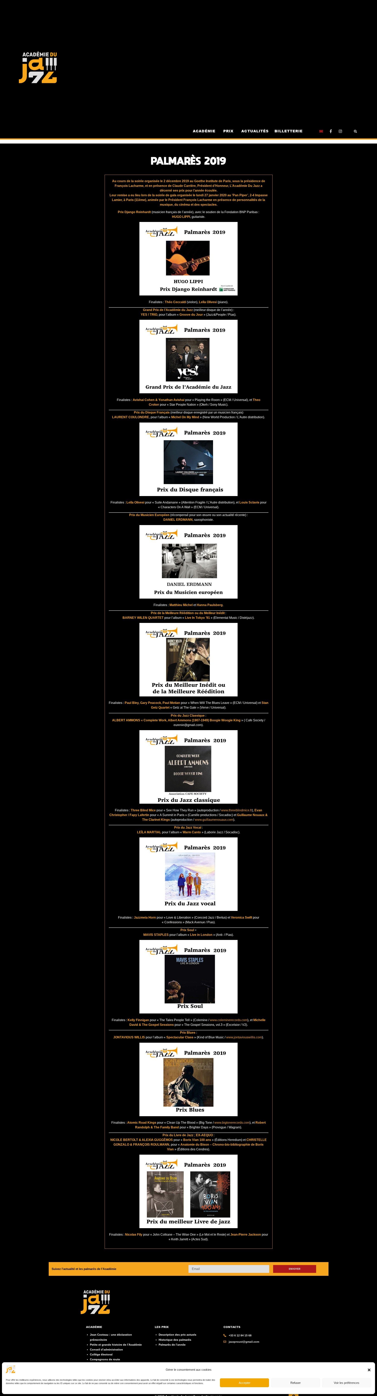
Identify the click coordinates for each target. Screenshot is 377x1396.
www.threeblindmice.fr (236, 810)
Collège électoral (101, 1354)
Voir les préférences (346, 1382)
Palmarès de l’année (172, 1344)
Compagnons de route (105, 1359)
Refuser (295, 1382)
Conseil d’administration (106, 1349)
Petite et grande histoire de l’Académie (116, 1344)
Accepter (244, 1382)
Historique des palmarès (175, 1339)
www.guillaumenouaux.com (214, 819)
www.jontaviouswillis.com (244, 1037)
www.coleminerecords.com (228, 1020)
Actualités (255, 131)
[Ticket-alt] (321, 131)
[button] (369, 1370)
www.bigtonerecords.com (232, 1122)
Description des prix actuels (177, 1334)
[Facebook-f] (331, 131)
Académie (204, 131)
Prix (228, 131)
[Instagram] (340, 131)
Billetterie (289, 131)
